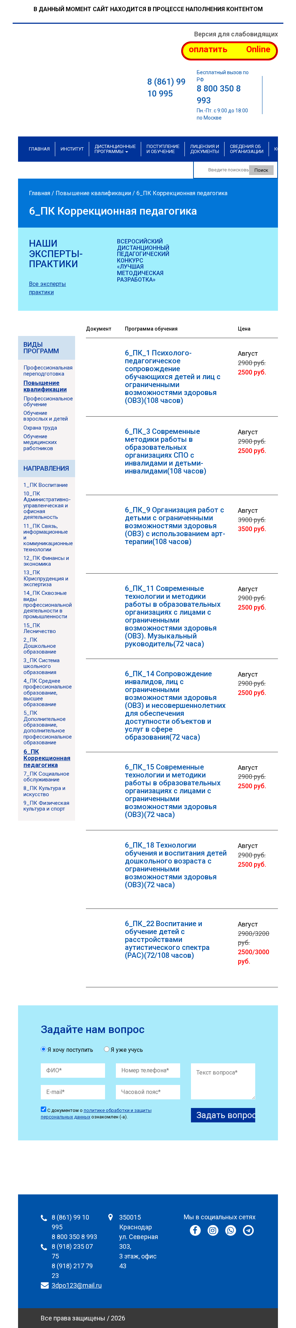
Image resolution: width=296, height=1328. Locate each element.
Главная (39, 149)
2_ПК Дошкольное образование (39, 646)
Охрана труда (40, 428)
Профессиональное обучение (48, 401)
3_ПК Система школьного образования (41, 666)
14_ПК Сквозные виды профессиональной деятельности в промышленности (47, 605)
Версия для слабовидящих (236, 34)
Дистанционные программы (115, 149)
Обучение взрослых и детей (45, 416)
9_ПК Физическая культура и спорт (46, 806)
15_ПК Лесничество (39, 628)
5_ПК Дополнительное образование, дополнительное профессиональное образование (47, 727)
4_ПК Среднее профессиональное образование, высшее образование (47, 693)
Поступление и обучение (163, 149)
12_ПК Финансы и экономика (46, 561)
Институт (72, 149)
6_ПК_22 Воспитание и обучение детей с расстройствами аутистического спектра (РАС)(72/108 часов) (167, 939)
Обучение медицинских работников (40, 442)
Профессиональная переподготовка (48, 370)
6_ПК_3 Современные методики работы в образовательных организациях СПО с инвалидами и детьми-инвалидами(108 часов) (165, 451)
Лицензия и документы (204, 149)
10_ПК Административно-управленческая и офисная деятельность (47, 505)
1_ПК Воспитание (45, 485)
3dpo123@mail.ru (77, 1285)
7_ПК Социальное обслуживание (46, 777)
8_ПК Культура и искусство (44, 791)
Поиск (261, 170)
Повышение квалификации (93, 193)
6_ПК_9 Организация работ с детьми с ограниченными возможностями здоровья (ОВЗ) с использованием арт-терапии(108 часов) (175, 526)
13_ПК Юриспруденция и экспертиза (45, 578)
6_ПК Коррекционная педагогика (46, 758)
